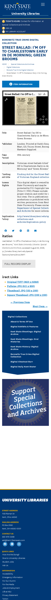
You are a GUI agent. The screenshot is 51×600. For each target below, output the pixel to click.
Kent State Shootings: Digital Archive (26, 332)
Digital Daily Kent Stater (23, 366)
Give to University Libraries (13, 558)
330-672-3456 (8, 536)
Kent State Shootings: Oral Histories (25, 340)
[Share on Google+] (21, 230)
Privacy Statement (10, 595)
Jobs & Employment (11, 587)
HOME (4, 64)
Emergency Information (12, 577)
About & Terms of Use (22, 321)
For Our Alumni (9, 580)
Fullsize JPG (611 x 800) (21, 286)
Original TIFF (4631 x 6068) (23, 281)
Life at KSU (6, 591)
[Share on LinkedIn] (28, 230)
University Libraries (25, 13)
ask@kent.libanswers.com (13, 540)
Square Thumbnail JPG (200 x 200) (27, 294)
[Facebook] (5, 544)
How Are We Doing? (10, 554)
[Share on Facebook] (6, 230)
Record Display (18, 263)
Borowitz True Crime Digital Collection (20, 69)
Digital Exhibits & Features (24, 326)
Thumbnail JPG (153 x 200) (22, 290)
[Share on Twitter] (13, 230)
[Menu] (43, 4)
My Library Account (15, 31)
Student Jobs (8, 561)
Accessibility (7, 573)
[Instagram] (19, 544)
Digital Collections (13, 67)
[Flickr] (12, 544)
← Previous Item (20, 302)
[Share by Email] (35, 230)
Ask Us (8, 28)
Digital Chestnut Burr (22, 361)
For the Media (8, 584)
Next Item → (40, 306)
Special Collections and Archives (22, 64)
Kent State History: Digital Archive (24, 347)
